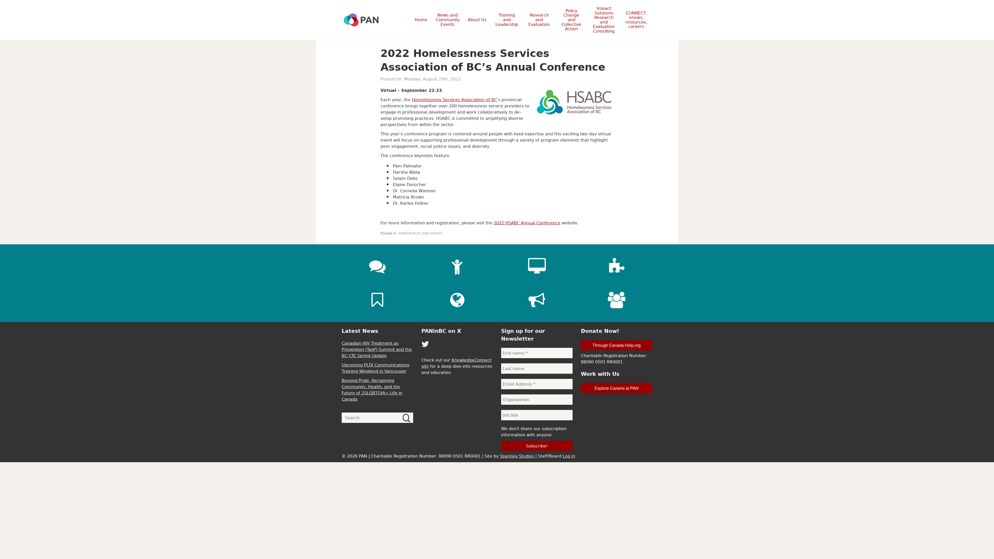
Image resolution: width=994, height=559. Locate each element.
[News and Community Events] (377, 266)
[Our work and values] (457, 300)
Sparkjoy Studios (517, 456)
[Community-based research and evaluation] (616, 266)
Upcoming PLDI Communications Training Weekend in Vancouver (375, 368)
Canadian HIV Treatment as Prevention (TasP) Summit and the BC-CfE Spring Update (377, 349)
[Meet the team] (616, 300)
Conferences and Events (420, 233)
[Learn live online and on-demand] (537, 266)
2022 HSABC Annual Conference (527, 222)
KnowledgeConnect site (456, 363)
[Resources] (377, 300)
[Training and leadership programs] (457, 266)
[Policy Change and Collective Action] (537, 300)
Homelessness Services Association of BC (454, 99)
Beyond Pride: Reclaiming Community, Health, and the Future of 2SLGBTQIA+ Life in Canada (372, 390)
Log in (569, 456)
